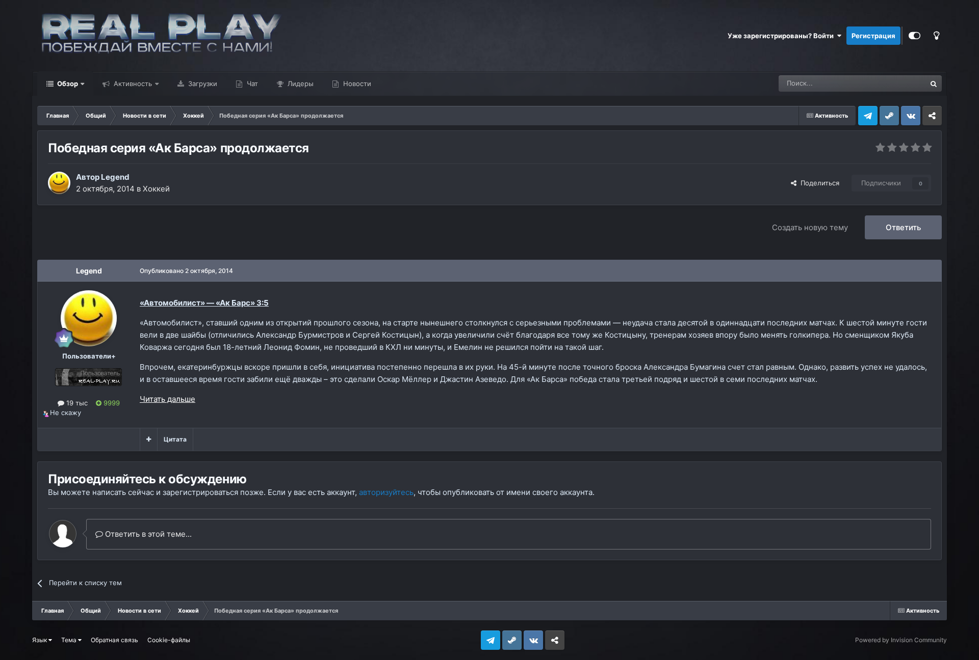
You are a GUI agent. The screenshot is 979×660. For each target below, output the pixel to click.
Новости (356, 83)
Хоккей (156, 189)
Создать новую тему (810, 227)
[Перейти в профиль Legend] (59, 183)
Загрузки (201, 83)
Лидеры (300, 83)
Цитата (175, 439)
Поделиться (817, 183)
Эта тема (898, 83)
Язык (40, 640)
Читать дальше (167, 399)
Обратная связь (114, 640)
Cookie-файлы (168, 640)
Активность (132, 83)
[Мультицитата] (148, 439)
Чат (251, 83)
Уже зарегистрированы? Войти (782, 36)
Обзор (67, 83)
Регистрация (873, 36)
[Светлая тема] (936, 35)
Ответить (903, 227)
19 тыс (76, 403)
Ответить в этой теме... (147, 534)
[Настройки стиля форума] (914, 35)
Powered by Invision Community (901, 640)
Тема (69, 640)
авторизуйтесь (386, 492)
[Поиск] (933, 83)
